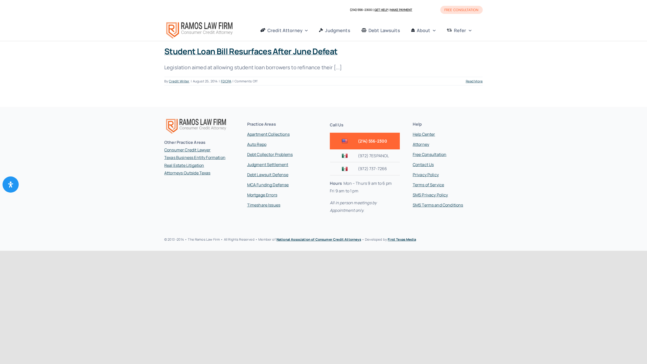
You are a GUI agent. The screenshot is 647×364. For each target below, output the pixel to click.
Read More (474, 81)
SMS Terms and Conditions (438, 205)
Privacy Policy (426, 174)
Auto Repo (256, 144)
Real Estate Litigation (184, 165)
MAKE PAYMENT (401, 10)
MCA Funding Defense (268, 185)
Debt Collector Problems (270, 154)
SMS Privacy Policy (430, 195)
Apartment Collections (268, 134)
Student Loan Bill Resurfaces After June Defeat (251, 51)
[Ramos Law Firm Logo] (199, 22)
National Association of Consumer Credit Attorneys (318, 239)
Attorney (421, 144)
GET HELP (381, 10)
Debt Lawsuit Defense (267, 174)
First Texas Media (402, 239)
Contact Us (423, 164)
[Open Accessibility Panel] (11, 184)
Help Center (424, 134)
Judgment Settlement (267, 164)
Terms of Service (428, 185)
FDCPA (226, 81)
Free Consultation (430, 154)
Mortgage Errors (262, 195)
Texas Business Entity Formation (194, 157)
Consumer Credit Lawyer (187, 150)
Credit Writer (179, 81)
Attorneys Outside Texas (187, 173)
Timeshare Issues (264, 205)
